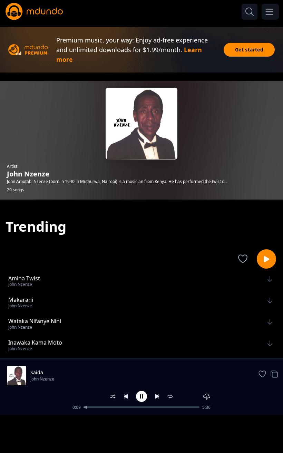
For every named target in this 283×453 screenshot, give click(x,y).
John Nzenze (42, 379)
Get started (249, 49)
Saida (36, 372)
